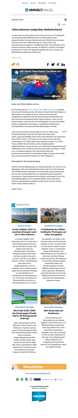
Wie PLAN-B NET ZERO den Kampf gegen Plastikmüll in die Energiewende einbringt (24, 314)
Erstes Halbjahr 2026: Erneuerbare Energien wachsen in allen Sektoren (24, 232)
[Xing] (58, 65)
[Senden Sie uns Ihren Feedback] (13, 65)
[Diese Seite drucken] (18, 65)
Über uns (25, 3)
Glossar (33, 3)
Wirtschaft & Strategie (53, 226)
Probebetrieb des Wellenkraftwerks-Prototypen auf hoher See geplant (53, 232)
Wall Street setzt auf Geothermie (53, 311)
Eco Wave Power (36, 110)
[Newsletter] (39, 366)
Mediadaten (42, 3)
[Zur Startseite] (39, 10)
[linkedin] (63, 65)
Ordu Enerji (53, 110)
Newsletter (52, 3)
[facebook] (48, 65)
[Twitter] (53, 65)
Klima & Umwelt (24, 226)
